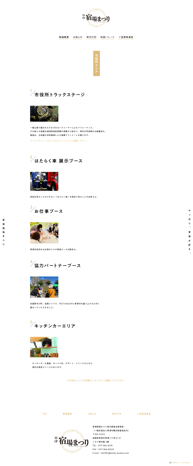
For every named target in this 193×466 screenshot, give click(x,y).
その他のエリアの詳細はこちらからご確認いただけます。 (96, 380)
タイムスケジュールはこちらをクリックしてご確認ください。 (59, 141)
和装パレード (107, 37)
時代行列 (91, 37)
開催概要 (64, 37)
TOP (44, 413)
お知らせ (77, 37)
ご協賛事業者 (126, 37)
